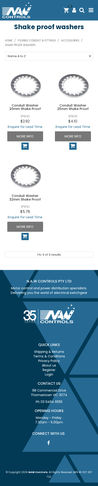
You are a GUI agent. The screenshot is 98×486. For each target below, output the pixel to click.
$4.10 (72, 121)
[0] (66, 10)
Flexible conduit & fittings (37, 40)
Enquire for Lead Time (25, 127)
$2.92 (25, 121)
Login (49, 374)
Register (49, 370)
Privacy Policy (49, 361)
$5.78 (25, 211)
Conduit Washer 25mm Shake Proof (73, 107)
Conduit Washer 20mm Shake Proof (25, 107)
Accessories (70, 40)
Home (9, 40)
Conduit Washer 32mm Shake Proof (25, 197)
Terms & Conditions (49, 356)
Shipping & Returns (49, 351)
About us (49, 365)
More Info (25, 136)
